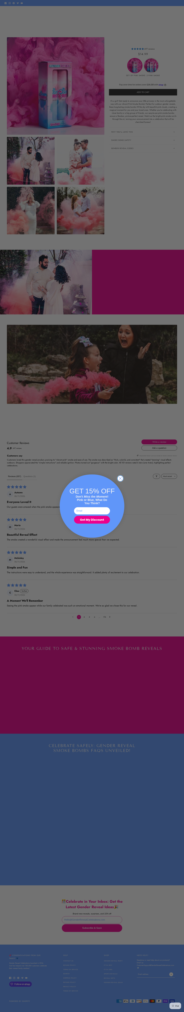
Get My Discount (92, 520)
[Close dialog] (120, 478)
